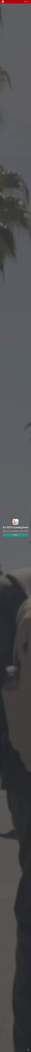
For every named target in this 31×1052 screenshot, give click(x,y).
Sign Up (15, 535)
